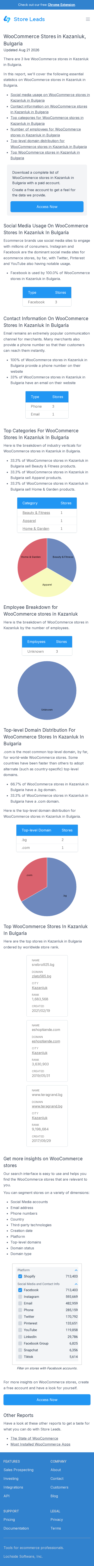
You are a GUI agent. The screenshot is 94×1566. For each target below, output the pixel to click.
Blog (54, 1496)
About (55, 1470)
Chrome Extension (61, 5)
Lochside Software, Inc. (23, 1556)
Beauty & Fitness (36, 512)
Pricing (9, 1519)
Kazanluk (39, 988)
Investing (10, 1478)
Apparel (29, 521)
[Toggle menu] (88, 19)
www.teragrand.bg (47, 1106)
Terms (55, 1528)
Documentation (16, 1528)
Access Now (47, 206)
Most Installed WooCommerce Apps (40, 1444)
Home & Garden (36, 528)
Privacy (56, 1519)
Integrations (13, 1487)
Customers (59, 1487)
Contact (56, 1478)
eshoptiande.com (46, 1041)
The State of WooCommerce (34, 1438)
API (6, 1496)
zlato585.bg (41, 976)
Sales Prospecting (18, 1470)
